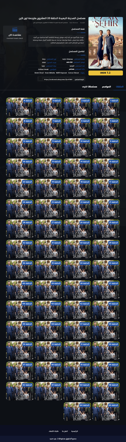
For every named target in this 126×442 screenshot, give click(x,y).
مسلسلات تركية (74, 23)
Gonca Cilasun (73, 73)
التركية (72, 66)
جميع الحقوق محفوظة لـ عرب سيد (63, 438)
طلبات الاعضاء (54, 431)
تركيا (43, 66)
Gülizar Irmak (43, 69)
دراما (44, 59)
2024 (44, 62)
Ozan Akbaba (50, 73)
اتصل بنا (65, 431)
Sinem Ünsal (39, 73)
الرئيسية (82, 23)
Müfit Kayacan (61, 73)
